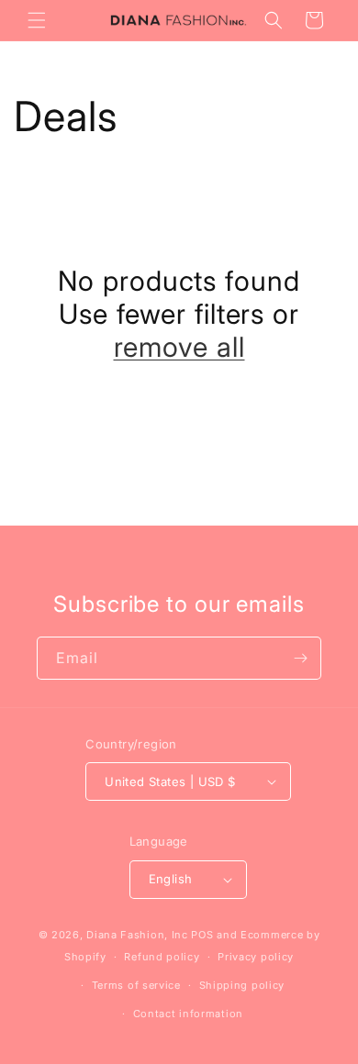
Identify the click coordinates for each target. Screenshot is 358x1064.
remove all (179, 346)
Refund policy (161, 956)
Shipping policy (242, 985)
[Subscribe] (300, 658)
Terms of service (136, 985)
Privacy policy (256, 956)
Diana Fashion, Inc (137, 934)
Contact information (188, 1013)
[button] (37, 20)
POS (202, 934)
